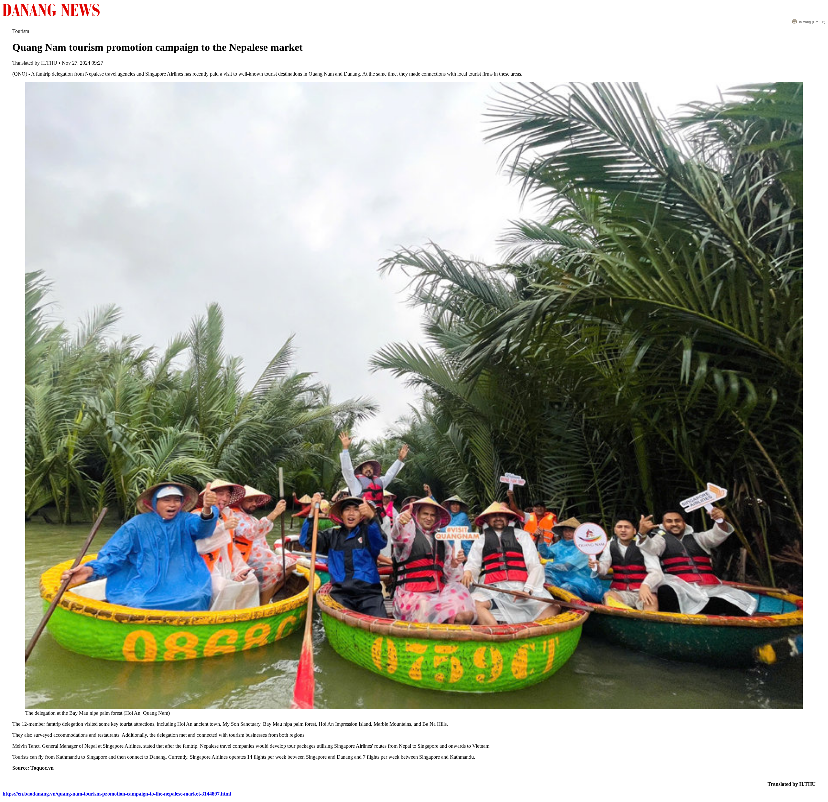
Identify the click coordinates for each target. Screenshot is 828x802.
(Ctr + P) (812, 22)
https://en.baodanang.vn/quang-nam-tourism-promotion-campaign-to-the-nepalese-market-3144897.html (117, 794)
